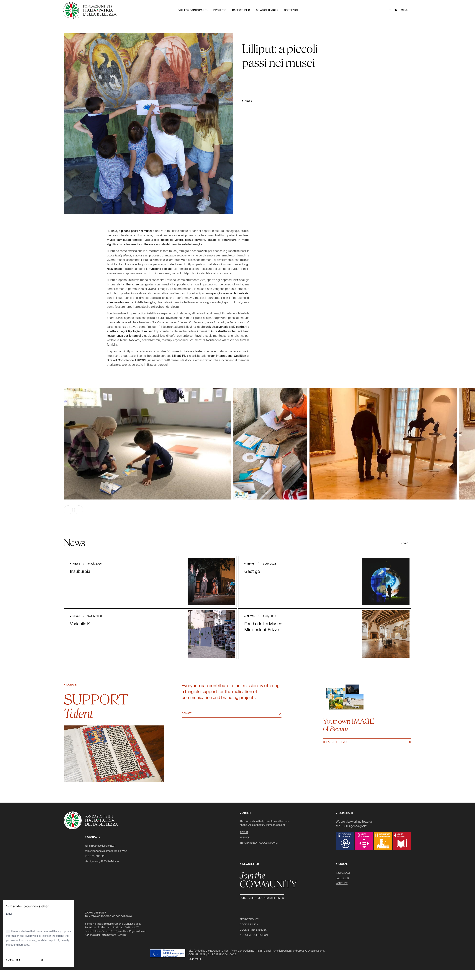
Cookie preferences (253, 930)
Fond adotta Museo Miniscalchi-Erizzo (263, 627)
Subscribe (13, 959)
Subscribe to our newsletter (260, 898)
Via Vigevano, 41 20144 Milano (102, 861)
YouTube (342, 883)
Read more (195, 959)
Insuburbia (80, 572)
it (390, 10)
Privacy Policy (249, 919)
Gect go (252, 572)
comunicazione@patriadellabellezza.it (106, 851)
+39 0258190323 (95, 856)
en (395, 10)
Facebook (342, 878)
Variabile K (80, 624)
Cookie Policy (249, 924)
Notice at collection (254, 935)
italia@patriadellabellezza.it (100, 846)
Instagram (343, 873)
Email (9, 914)
